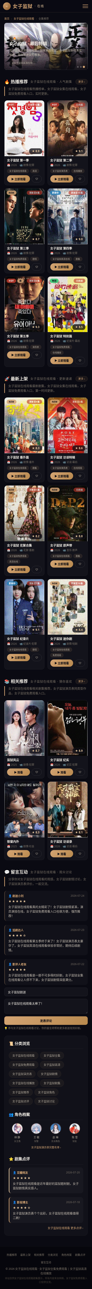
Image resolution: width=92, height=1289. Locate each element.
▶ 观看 (18, 772)
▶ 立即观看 (18, 179)
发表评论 (46, 1021)
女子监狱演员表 (22, 1074)
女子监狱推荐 (20, 1092)
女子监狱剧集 (52, 1083)
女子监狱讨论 (46, 1101)
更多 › (81, 82)
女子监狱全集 (52, 1055)
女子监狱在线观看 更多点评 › (65, 1228)
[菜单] (85, 6)
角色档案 (66, 1255)
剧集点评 (80, 1255)
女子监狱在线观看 (24, 19)
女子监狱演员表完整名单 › (46, 1147)
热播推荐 (12, 1255)
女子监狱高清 (52, 1065)
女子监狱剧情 (49, 1074)
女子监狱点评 (20, 1101)
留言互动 (46, 1262)
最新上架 (25, 1255)
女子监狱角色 (46, 1092)
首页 (6, 19)
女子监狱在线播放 (23, 1083)
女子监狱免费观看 (23, 1065)
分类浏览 (53, 1255)
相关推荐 (39, 1255)
